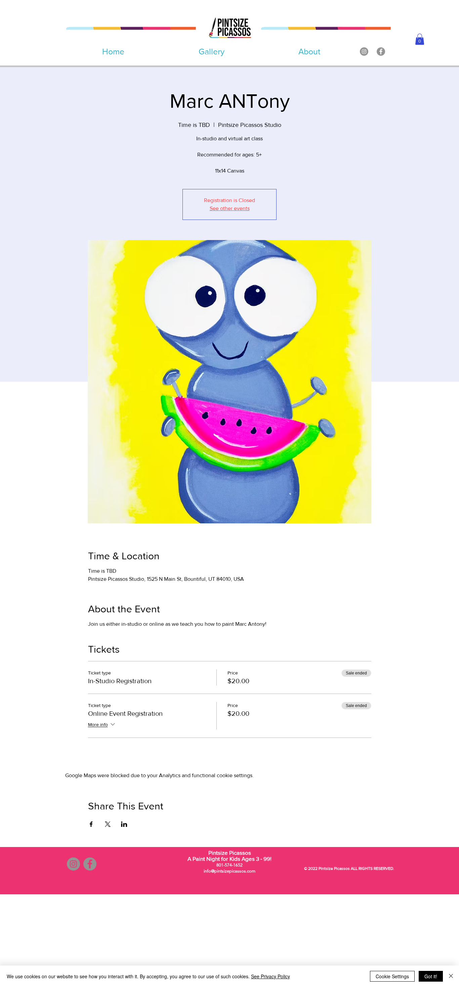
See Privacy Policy (270, 976)
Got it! (430, 976)
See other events (230, 208)
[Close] (451, 976)
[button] (419, 39)
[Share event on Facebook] (91, 824)
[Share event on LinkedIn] (124, 824)
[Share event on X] (108, 824)
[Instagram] (364, 51)
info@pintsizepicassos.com (229, 871)
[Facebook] (381, 51)
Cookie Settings (392, 976)
